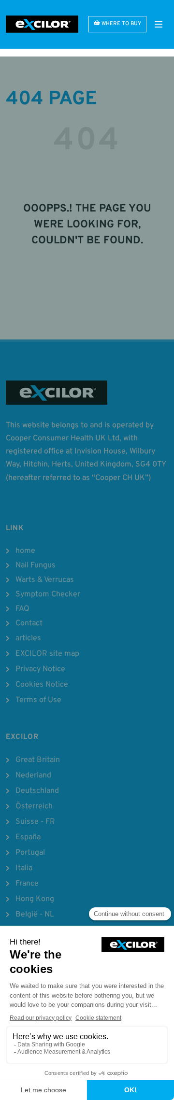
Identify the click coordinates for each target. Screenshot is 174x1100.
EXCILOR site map (47, 654)
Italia (23, 868)
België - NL (34, 914)
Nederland (33, 775)
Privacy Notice (40, 669)
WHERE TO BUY (121, 23)
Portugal (30, 853)
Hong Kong (34, 899)
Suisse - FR (35, 822)
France (27, 883)
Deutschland (37, 791)
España (28, 837)
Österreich (34, 806)
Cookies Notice (41, 685)
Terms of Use (38, 700)
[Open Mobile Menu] (158, 24)
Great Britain (37, 760)
